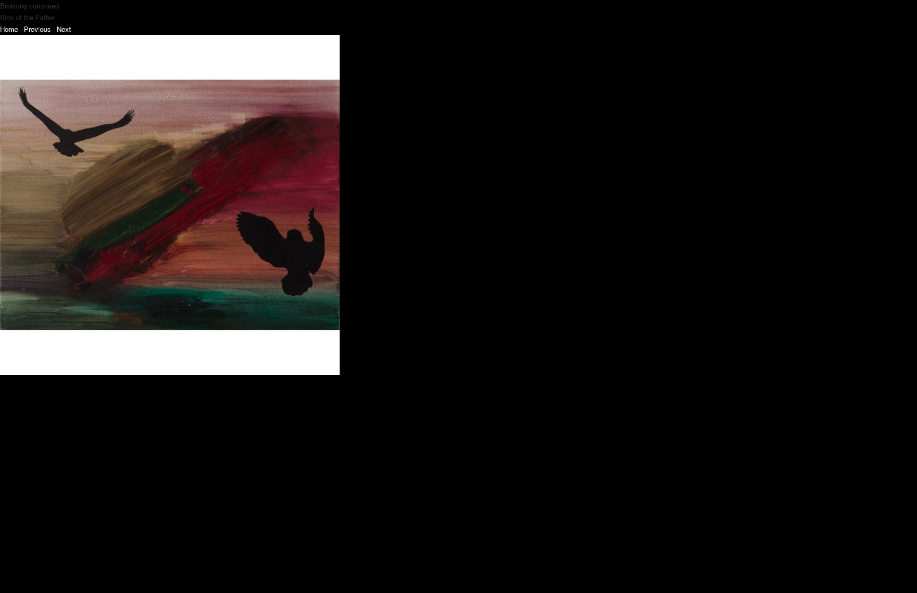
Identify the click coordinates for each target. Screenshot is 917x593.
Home (9, 29)
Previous (37, 29)
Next (64, 29)
